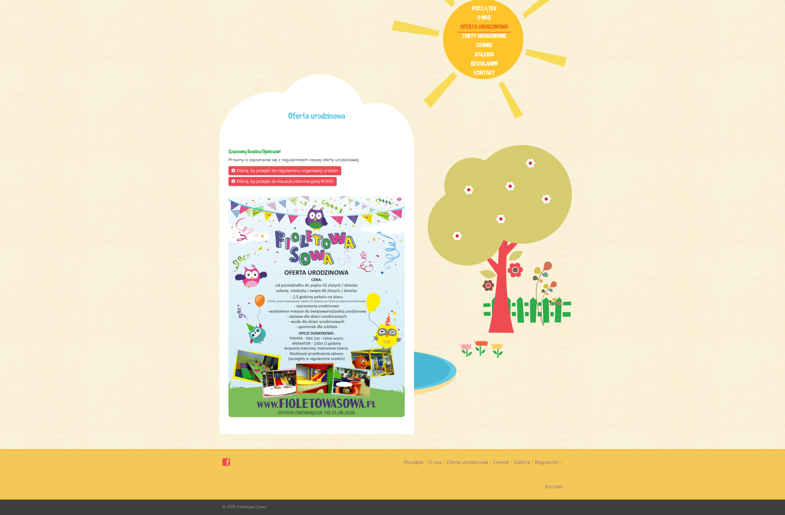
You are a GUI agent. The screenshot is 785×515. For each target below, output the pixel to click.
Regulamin (484, 63)
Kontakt (484, 73)
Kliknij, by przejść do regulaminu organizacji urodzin (285, 170)
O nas (484, 17)
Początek (484, 8)
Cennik (484, 45)
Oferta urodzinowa (484, 27)
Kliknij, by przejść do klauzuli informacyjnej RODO (282, 181)
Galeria (484, 54)
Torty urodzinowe (484, 36)
